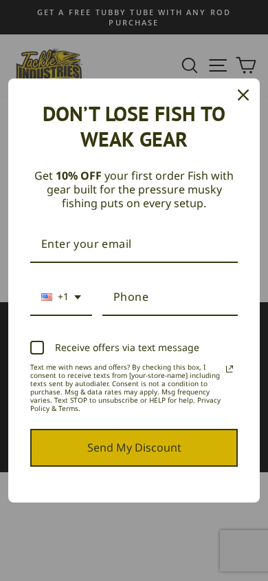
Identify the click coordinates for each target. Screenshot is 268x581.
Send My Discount (134, 447)
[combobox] (61, 297)
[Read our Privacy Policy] (229, 369)
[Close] (243, 95)
